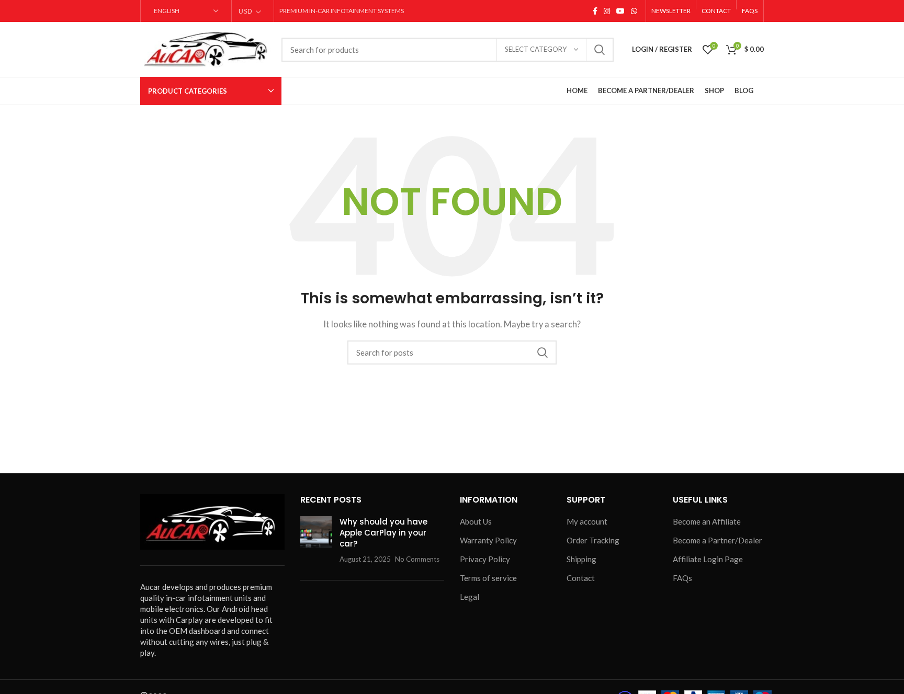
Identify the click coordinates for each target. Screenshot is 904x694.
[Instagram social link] (607, 11)
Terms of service (488, 578)
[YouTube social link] (620, 11)
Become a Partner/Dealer (717, 540)
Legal (469, 596)
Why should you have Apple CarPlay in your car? (383, 532)
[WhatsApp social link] (634, 11)
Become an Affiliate (707, 521)
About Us (476, 521)
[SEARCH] (599, 50)
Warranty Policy (488, 540)
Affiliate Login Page (708, 559)
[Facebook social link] (595, 11)
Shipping (581, 559)
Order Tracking (593, 540)
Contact (581, 578)
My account (587, 521)
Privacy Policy (485, 559)
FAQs (682, 578)
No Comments (417, 559)
